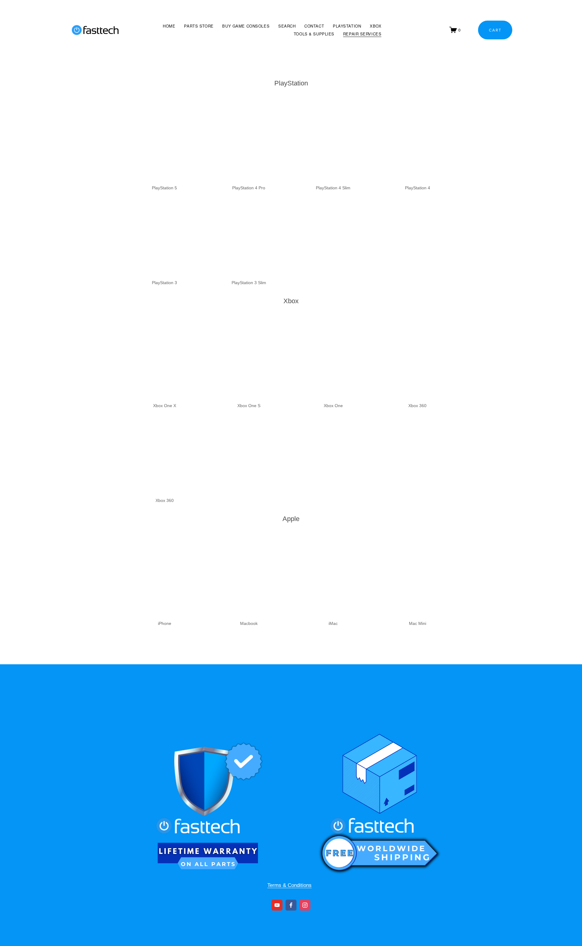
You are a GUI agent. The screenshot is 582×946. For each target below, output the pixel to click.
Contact (314, 26)
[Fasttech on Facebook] (291, 905)
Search (287, 26)
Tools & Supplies (314, 34)
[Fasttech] (277, 905)
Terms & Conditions (289, 885)
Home (169, 26)
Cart (495, 30)
